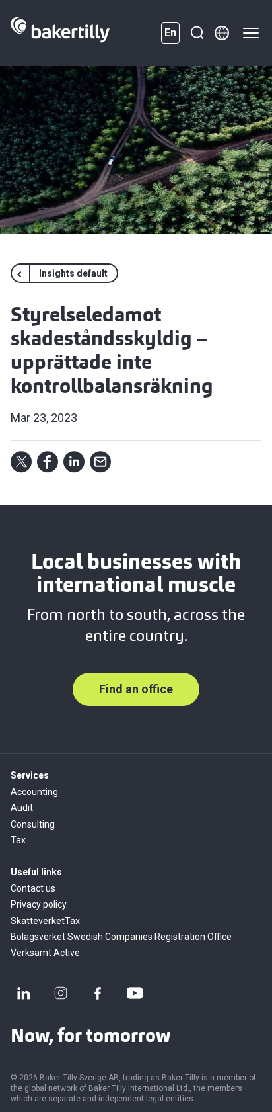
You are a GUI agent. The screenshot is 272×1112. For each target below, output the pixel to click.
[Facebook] (98, 993)
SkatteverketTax (45, 921)
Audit (22, 807)
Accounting (34, 792)
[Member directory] (222, 33)
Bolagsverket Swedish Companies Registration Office (121, 936)
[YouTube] (134, 993)
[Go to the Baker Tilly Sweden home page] (60, 33)
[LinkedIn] (24, 993)
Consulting (33, 824)
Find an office (136, 689)
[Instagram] (61, 993)
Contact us (33, 888)
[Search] (196, 33)
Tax (18, 840)
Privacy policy (39, 904)
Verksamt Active (45, 952)
